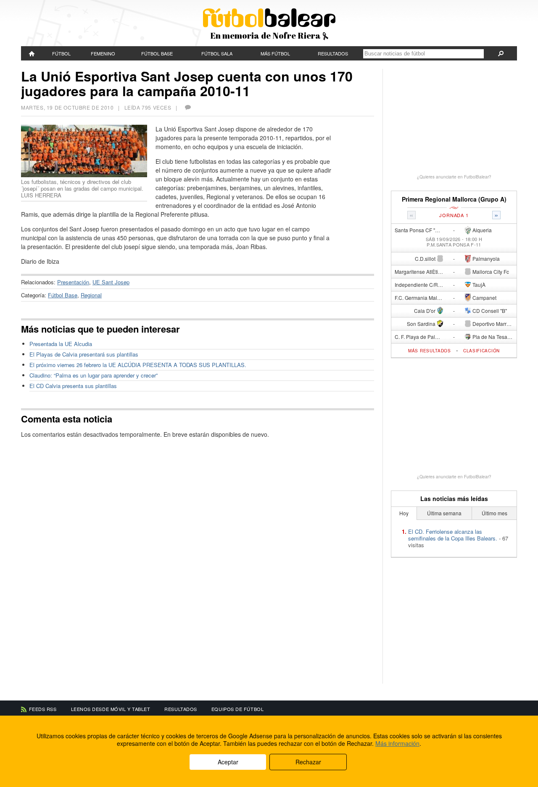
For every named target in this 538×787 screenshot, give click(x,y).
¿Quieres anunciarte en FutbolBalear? (454, 177)
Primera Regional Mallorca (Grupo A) (454, 199)
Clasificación (481, 351)
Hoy (404, 513)
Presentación (73, 282)
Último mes (494, 513)
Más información (397, 743)
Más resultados (429, 351)
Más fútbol (275, 53)
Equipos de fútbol (237, 709)
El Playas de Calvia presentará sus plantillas (83, 354)
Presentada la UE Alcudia (60, 344)
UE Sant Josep (110, 282)
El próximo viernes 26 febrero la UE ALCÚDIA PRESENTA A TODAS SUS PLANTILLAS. (137, 365)
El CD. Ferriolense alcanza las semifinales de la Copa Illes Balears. (452, 534)
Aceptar (228, 762)
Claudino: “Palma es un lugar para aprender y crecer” (93, 375)
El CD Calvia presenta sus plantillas (73, 386)
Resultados (333, 53)
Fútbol (61, 53)
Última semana (444, 513)
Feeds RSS (43, 709)
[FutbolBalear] (32, 53)
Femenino (103, 53)
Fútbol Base (157, 53)
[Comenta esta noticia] (187, 107)
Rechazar (308, 762)
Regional (91, 295)
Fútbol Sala (216, 53)
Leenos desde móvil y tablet (110, 709)
